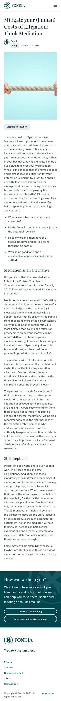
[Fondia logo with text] (14, 5)
